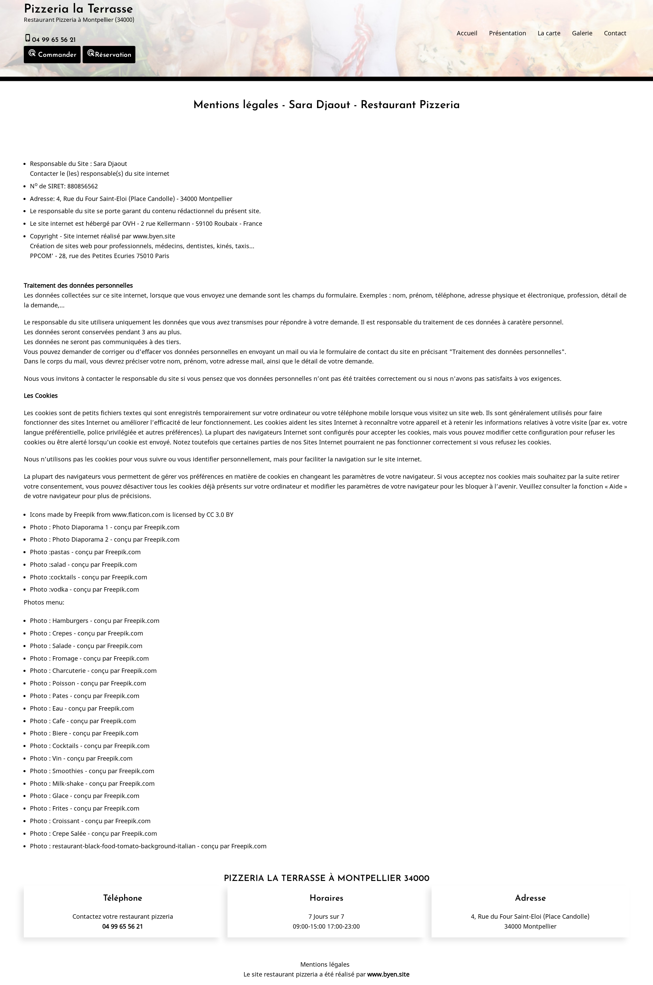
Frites (60, 808)
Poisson (63, 683)
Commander (52, 53)
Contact (615, 33)
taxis (242, 246)
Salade (61, 646)
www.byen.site (154, 236)
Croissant (66, 821)
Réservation (109, 53)
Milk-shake (68, 783)
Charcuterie (69, 670)
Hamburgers (70, 620)
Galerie (582, 33)
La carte (549, 33)
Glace (60, 796)
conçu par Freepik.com (146, 527)
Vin (57, 758)
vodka (59, 589)
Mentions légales (325, 964)
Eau (57, 708)
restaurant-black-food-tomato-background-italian (124, 846)
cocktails (63, 577)
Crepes (62, 633)
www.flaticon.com (138, 514)
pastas (60, 552)
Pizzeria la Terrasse (78, 9)
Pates (60, 696)
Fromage (65, 658)
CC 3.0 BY (219, 514)
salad (58, 564)
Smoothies (67, 771)
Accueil (467, 33)
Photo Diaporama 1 (80, 527)
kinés (224, 246)
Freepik (84, 514)
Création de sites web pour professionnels (91, 246)
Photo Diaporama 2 (80, 539)
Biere (59, 733)
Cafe (58, 721)
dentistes (199, 246)
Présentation (507, 33)
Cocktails (65, 746)
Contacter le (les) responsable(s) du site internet (99, 173)
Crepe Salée (69, 833)
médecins (169, 246)
